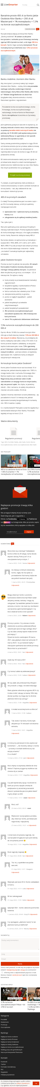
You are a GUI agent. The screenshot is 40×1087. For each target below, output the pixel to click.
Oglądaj (7, 522)
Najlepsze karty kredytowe (10, 1042)
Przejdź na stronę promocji (20, 175)
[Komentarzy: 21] (37, 29)
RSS (2, 1069)
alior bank (22, 442)
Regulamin (4, 1072)
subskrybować (17, 975)
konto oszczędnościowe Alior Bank (25, 445)
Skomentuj (5, 935)
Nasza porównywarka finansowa (11, 1052)
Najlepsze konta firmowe (9, 1039)
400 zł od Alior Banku (11, 442)
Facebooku (12, 519)
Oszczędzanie (5, 1027)
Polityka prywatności (7, 1075)
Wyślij (20, 964)
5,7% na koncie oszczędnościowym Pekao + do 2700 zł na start (13, 1004)
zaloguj (22, 970)
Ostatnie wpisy (7, 985)
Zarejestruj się (12, 970)
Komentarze (6, 544)
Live (11, 4)
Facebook (4, 1062)
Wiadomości (5, 1022)
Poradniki (4, 1019)
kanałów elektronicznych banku (21, 130)
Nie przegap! (5, 452)
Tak (36, 1083)
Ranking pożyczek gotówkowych (11, 1050)
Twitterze (33, 519)
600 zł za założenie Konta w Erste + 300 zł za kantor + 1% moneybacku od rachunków (14, 471)
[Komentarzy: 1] (24, 465)
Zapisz (29, 532)
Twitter (3, 1064)
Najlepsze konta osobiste (9, 1037)
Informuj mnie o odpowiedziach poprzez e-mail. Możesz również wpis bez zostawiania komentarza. (19, 975)
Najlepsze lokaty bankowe (9, 1044)
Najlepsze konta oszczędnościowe (12, 1047)
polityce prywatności (23, 1083)
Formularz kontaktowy (8, 1067)
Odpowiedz (31, 563)
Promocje (4, 1025)
